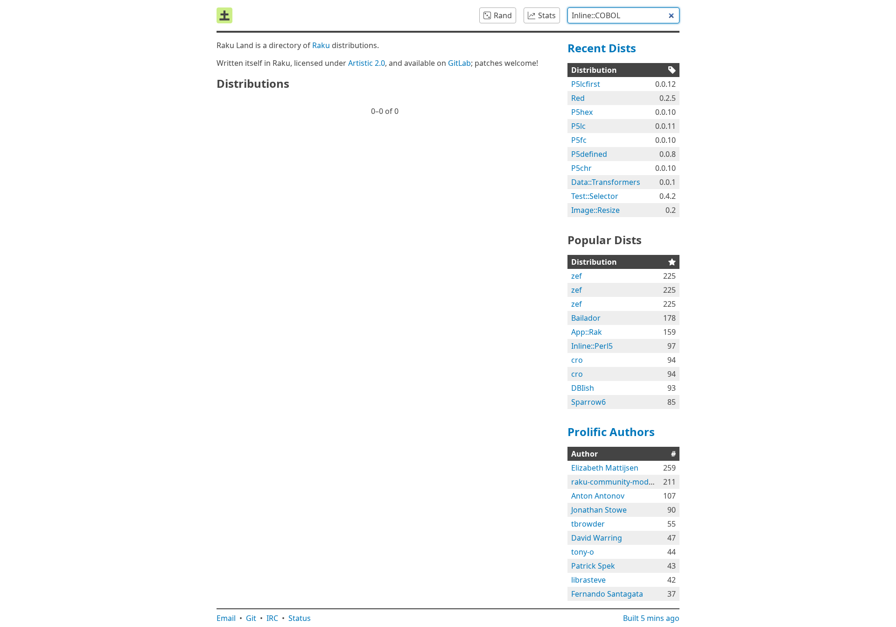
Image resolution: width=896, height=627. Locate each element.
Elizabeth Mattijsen (604, 468)
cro (577, 360)
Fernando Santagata (607, 594)
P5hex (582, 112)
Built (651, 618)
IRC (272, 618)
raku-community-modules (617, 482)
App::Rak (586, 332)
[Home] (224, 15)
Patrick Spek (593, 566)
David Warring (596, 538)
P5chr (581, 168)
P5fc (579, 140)
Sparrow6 (588, 402)
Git (251, 618)
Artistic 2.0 (366, 63)
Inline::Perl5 (592, 346)
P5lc (578, 126)
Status (299, 618)
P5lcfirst (585, 84)
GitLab (459, 63)
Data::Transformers (605, 182)
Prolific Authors (611, 431)
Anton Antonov (597, 496)
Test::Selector (594, 196)
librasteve (588, 580)
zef (576, 276)
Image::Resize (595, 210)
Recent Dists (601, 48)
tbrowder (588, 524)
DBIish (582, 388)
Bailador (586, 318)
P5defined (589, 154)
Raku (321, 45)
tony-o (582, 552)
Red (578, 98)
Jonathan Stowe (599, 510)
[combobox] (623, 15)
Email (226, 618)
